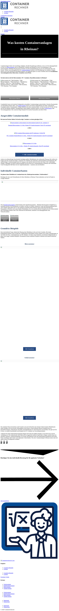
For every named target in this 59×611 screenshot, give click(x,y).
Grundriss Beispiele (9, 11)
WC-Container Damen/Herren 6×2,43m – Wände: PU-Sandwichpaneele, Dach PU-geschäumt (29, 135)
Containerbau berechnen (6, 15)
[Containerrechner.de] (15, 8)
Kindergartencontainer (9, 204)
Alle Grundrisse (29, 349)
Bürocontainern (10, 67)
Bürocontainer (7, 587)
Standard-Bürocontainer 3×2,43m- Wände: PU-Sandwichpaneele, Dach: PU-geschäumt (29, 125)
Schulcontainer (48, 108)
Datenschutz (7, 601)
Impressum (6, 600)
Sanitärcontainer (22, 105)
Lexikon (6, 13)
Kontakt (3, 17)
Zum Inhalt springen (5, 1)
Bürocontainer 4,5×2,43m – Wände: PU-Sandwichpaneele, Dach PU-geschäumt (29, 146)
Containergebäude (25, 70)
